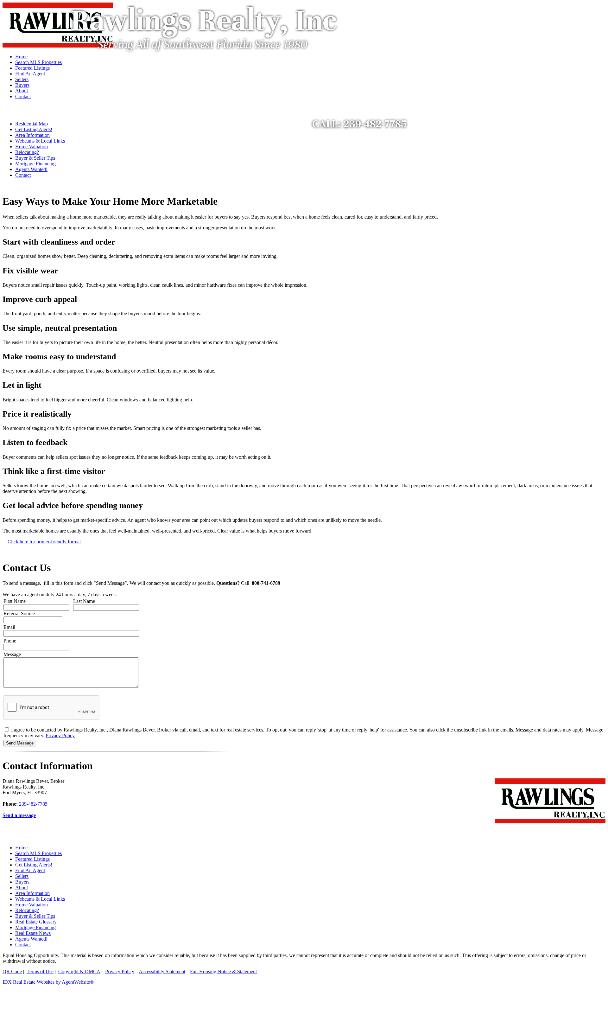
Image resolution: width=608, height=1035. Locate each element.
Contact (23, 175)
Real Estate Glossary (36, 921)
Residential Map (31, 123)
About (21, 887)
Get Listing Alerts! (33, 129)
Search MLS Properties (38, 853)
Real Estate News (33, 933)
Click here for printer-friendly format (44, 541)
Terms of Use (40, 971)
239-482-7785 (33, 804)
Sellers (21, 876)
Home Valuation (31, 146)
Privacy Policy (60, 735)
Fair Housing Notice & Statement (223, 971)
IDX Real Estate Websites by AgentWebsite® (48, 982)
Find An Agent (30, 870)
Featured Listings (32, 859)
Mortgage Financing (35, 163)
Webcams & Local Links (40, 141)
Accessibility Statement (162, 971)
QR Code (12, 971)
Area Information (32, 135)
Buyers (22, 882)
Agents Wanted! (31, 169)
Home (21, 847)
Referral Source (19, 613)
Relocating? (27, 152)
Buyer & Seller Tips (35, 158)
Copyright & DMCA (79, 971)
